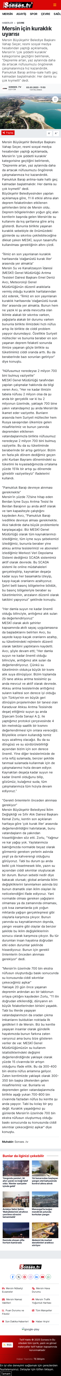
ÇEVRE (45, 14)
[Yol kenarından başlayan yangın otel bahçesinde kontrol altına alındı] (45, 1168)
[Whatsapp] (48, 1276)
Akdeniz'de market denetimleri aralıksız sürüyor (43, 1243)
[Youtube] (42, 1276)
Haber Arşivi (42, 1321)
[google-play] (30, 1329)
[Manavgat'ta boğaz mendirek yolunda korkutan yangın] (45, 1199)
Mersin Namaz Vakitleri (12, 1301)
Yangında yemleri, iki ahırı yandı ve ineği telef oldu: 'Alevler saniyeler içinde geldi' (15, 1182)
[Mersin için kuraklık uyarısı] (30, 111)
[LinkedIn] (36, 1276)
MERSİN (7, 14)
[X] (18, 1276)
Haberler (7, 22)
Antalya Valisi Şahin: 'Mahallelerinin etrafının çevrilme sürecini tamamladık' (15, 1213)
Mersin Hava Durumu (41, 1290)
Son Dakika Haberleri (17, 1321)
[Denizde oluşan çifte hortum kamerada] (16, 1230)
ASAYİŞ (21, 14)
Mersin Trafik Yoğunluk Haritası (41, 1301)
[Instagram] (30, 1276)
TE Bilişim (39, 1359)
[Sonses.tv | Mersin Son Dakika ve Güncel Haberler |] (17, 4)
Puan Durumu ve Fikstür (13, 1312)
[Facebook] (12, 1276)
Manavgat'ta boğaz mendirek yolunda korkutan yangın (42, 1212)
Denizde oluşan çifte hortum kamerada (13, 1241)
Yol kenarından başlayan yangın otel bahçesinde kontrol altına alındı (45, 1181)
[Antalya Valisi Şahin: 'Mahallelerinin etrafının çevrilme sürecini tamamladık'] (16, 1199)
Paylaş (9, 132)
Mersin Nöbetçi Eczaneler (12, 1290)
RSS (9, 1344)
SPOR (33, 14)
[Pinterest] (24, 1276)
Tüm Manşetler (44, 1310)
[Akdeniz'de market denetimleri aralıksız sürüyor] (45, 1230)
